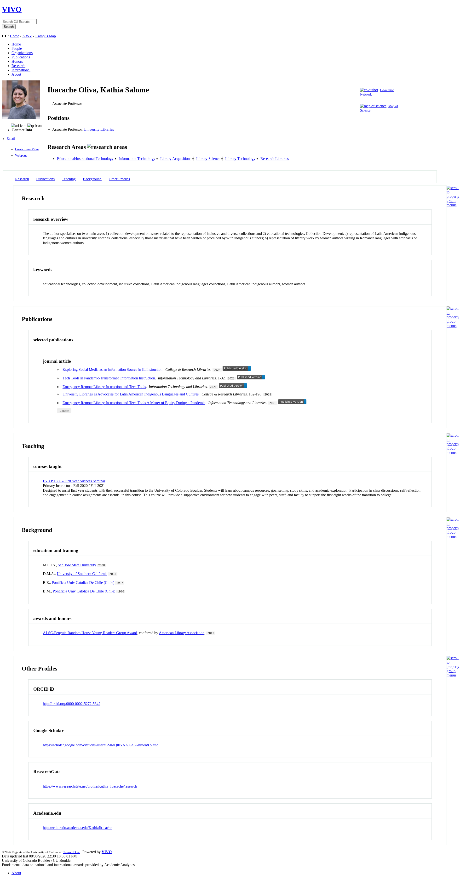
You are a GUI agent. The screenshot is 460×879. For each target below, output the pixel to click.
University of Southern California (82, 574)
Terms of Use (71, 852)
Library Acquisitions (175, 159)
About (16, 74)
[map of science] (373, 106)
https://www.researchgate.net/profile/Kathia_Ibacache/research (90, 786)
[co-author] (369, 90)
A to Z (27, 36)
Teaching (69, 179)
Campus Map (45, 36)
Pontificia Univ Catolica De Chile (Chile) (83, 582)
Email (11, 139)
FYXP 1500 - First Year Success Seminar (74, 481)
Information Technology (137, 159)
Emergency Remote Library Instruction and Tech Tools (104, 387)
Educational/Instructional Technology (85, 159)
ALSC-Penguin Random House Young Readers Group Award (90, 633)
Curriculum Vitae (27, 149)
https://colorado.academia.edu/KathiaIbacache (77, 828)
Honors (17, 61)
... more (64, 410)
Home (14, 36)
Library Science (208, 159)
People (17, 48)
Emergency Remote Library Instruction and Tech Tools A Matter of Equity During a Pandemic (134, 403)
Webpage (21, 155)
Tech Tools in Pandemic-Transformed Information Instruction (109, 378)
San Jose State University (77, 565)
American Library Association (181, 633)
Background (92, 179)
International (21, 70)
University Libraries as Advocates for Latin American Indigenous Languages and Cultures (131, 394)
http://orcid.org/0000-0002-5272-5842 (71, 704)
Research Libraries (274, 159)
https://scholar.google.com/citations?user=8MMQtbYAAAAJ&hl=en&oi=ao (100, 745)
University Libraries (99, 129)
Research (18, 66)
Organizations (22, 53)
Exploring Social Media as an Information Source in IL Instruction (112, 369)
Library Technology (240, 159)
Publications (21, 57)
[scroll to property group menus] (453, 205)
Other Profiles (119, 179)
